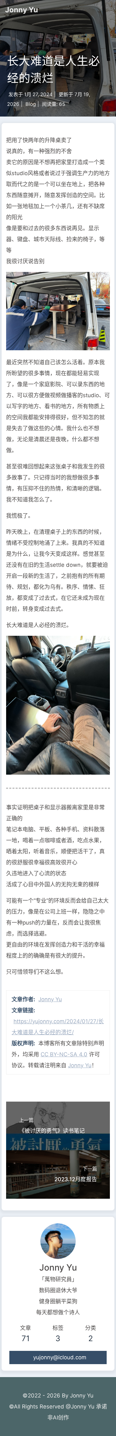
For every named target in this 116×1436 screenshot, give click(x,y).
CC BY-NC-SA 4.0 (64, 1054)
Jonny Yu (21, 10)
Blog (30, 104)
